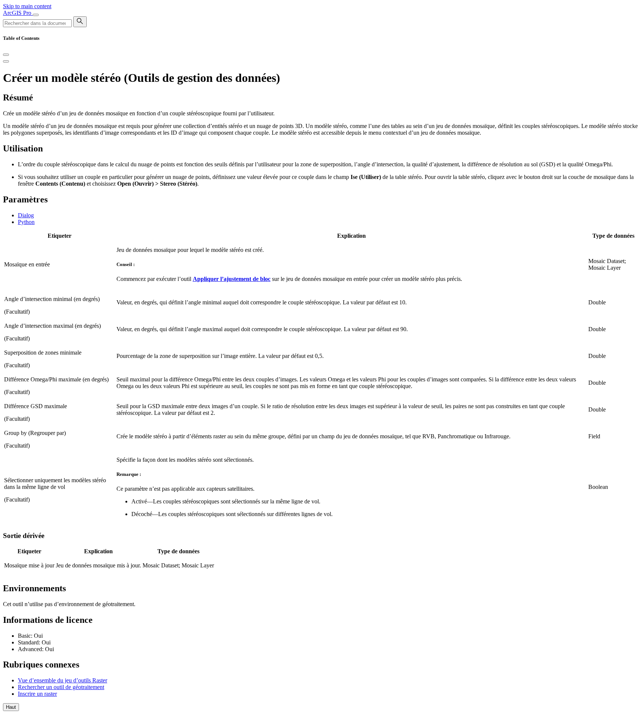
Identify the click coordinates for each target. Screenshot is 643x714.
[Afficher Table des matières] (6, 61)
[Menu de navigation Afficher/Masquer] (36, 15)
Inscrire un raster (37, 694)
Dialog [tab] (26, 215)
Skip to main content (27, 6)
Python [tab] (26, 222)
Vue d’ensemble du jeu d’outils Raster (62, 680)
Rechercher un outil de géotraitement (61, 687)
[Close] (6, 55)
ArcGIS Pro (18, 13)
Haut (11, 707)
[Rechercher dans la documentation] (80, 21)
